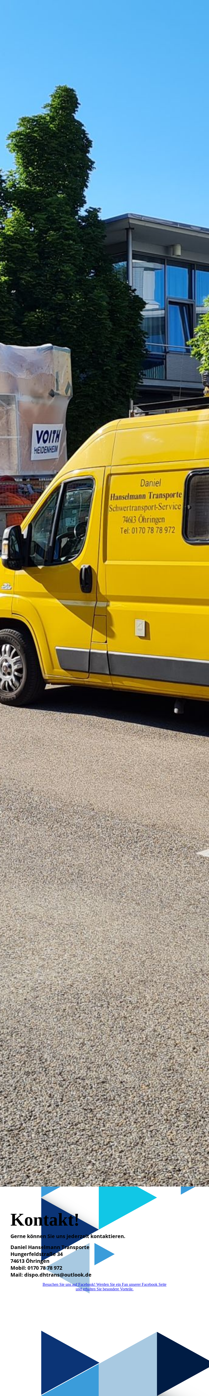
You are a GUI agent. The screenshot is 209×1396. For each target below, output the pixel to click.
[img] (104, 593)
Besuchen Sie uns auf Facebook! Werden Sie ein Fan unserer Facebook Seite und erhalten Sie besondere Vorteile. (104, 1286)
